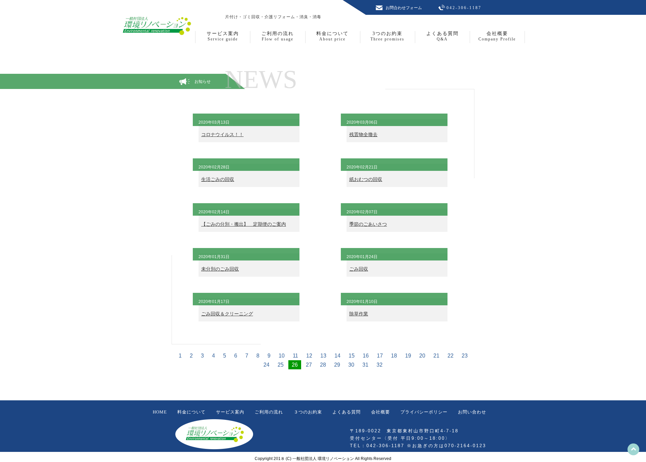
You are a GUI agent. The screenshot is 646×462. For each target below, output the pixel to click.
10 (282, 356)
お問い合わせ (472, 411)
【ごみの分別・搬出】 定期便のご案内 (243, 224)
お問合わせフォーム (404, 7)
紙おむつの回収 (365, 179)
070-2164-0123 (465, 445)
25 (281, 365)
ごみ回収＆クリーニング (227, 313)
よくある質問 (346, 411)
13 (323, 356)
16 (366, 356)
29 (337, 365)
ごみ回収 (358, 269)
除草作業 (358, 313)
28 (323, 365)
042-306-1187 (463, 7)
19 (408, 356)
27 (309, 365)
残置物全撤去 (363, 134)
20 (422, 356)
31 (365, 365)
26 (295, 365)
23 (465, 356)
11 (295, 356)
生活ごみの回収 (217, 179)
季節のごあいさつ (368, 224)
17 (380, 356)
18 (394, 356)
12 (309, 356)
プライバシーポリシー (423, 411)
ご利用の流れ (269, 411)
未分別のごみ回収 (220, 269)
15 (352, 356)
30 (351, 365)
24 (266, 365)
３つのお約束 (308, 411)
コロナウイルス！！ (222, 134)
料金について (191, 411)
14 (337, 356)
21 (436, 356)
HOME (160, 411)
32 (379, 365)
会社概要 (380, 411)
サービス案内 (230, 411)
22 (450, 356)
